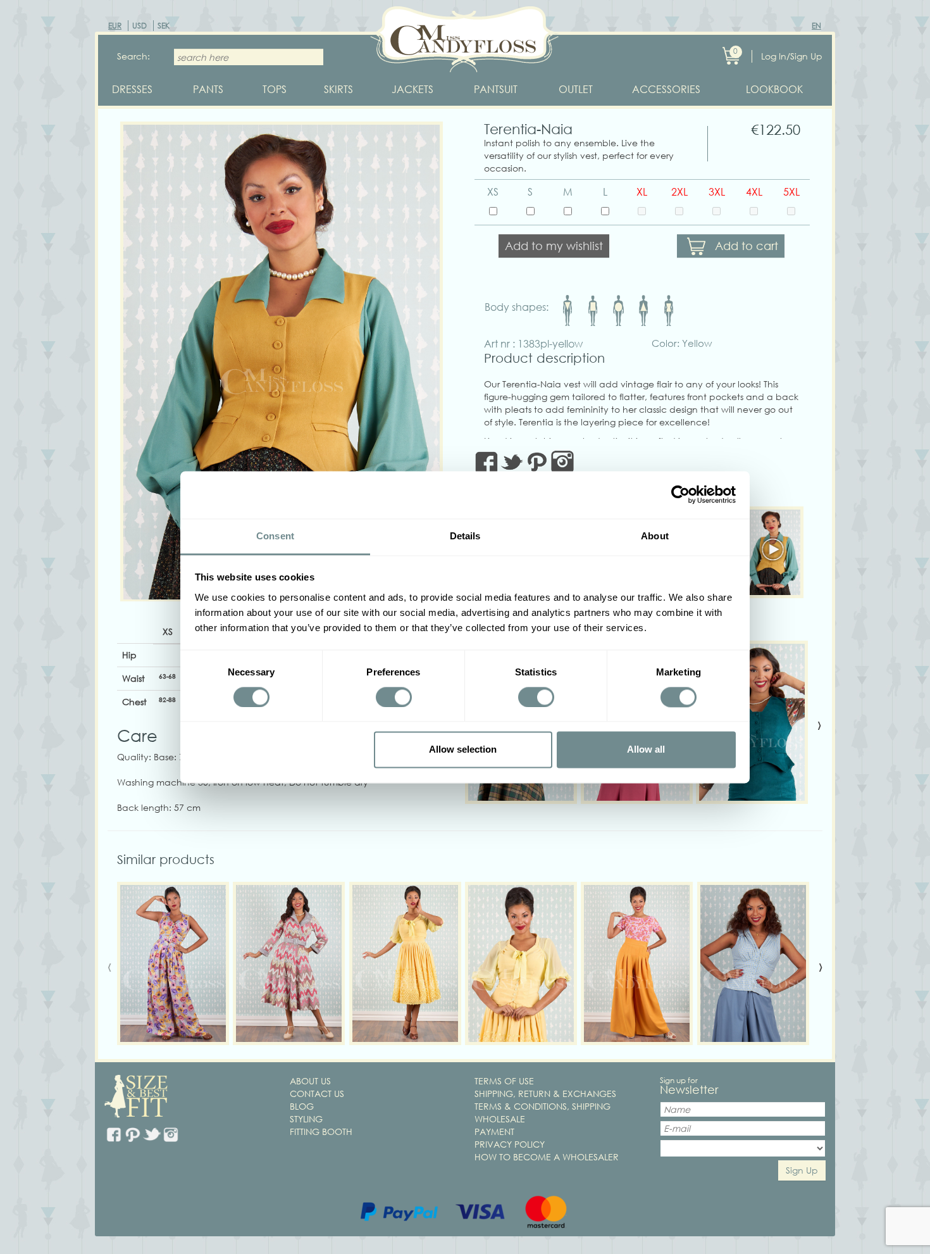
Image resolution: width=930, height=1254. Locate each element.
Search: (133, 56)
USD (139, 25)
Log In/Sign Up (791, 56)
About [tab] (655, 535)
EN (816, 25)
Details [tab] (465, 535)
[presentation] (819, 724)
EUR (114, 25)
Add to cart (746, 246)
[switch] (394, 697)
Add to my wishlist (554, 246)
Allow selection (463, 749)
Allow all (646, 749)
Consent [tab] (275, 535)
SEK (164, 25)
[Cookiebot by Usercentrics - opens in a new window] (680, 494)
